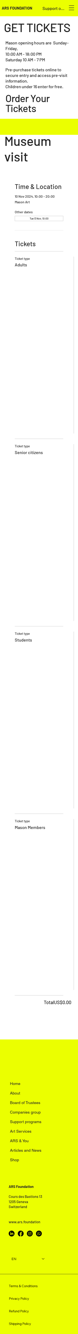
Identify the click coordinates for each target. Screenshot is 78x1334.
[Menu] (71, 7)
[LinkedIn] (12, 1233)
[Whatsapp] (39, 1233)
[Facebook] (21, 1233)
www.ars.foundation (24, 1222)
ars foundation (17, 8)
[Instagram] (30, 1233)
